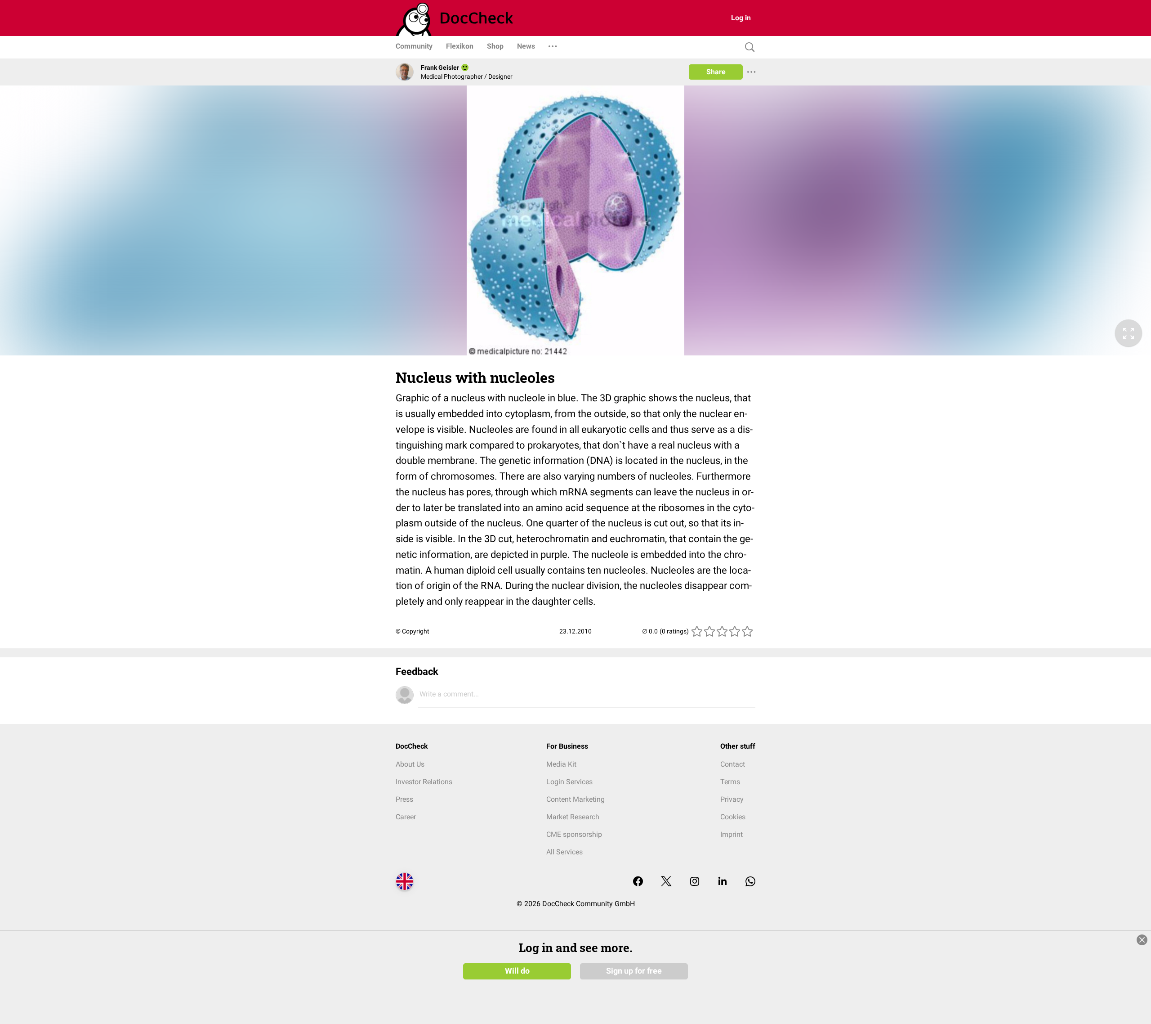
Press (404, 799)
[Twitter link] (666, 882)
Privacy (732, 799)
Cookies (732, 817)
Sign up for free (634, 970)
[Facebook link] (638, 882)
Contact (732, 764)
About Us (410, 764)
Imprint (731, 834)
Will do (517, 970)
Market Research (572, 817)
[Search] (747, 47)
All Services (564, 852)
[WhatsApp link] (750, 882)
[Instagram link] (695, 882)
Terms (730, 781)
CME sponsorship (574, 834)
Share (716, 71)
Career (406, 817)
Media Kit (561, 764)
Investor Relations (424, 781)
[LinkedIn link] (722, 882)
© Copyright (412, 631)
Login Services (569, 781)
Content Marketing (575, 799)
